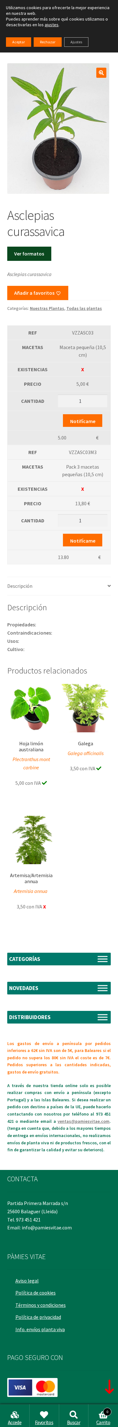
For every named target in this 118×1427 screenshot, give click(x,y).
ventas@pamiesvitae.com (84, 1121)
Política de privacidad (38, 1317)
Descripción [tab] (19, 586)
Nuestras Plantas (47, 308)
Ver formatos (29, 253)
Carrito (103, 1417)
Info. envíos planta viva (40, 1329)
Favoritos (44, 1422)
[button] (101, 73)
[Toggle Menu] (103, 959)
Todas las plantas (84, 308)
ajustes (52, 25)
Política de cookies (35, 1292)
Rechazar (47, 42)
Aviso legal (27, 1280)
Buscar (73, 1422)
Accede (14, 1422)
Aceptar (18, 42)
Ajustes (76, 42)
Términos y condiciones (40, 1305)
